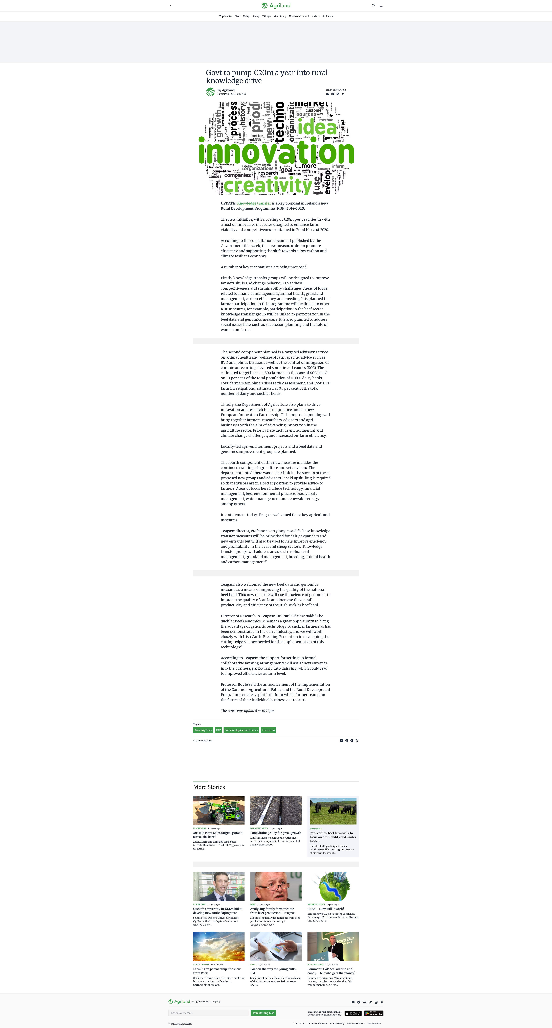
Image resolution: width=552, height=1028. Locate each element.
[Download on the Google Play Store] (374, 1013)
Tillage (266, 16)
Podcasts (328, 16)
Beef (237, 16)
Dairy (246, 16)
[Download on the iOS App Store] (353, 1013)
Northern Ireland (299, 16)
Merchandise (374, 1023)
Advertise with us (356, 1023)
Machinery (280, 16)
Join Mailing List (263, 1013)
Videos (316, 16)
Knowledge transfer (254, 203)
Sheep (255, 16)
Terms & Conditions (317, 1023)
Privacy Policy (337, 1023)
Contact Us (299, 1023)
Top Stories (225, 16)
